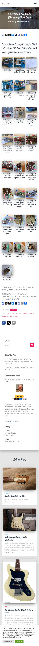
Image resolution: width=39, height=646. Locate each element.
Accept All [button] (19, 641)
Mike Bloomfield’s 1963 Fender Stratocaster (15, 538)
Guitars (13, 310)
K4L (16, 313)
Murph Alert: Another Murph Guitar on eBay (18, 611)
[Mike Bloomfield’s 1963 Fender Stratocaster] (19, 519)
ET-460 (12, 313)
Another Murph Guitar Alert (14, 496)
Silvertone (5, 316)
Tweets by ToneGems (11, 421)
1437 (7, 313)
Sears (20, 313)
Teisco (11, 316)
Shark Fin (26, 313)
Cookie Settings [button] (8, 641)
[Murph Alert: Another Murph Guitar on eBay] (19, 581)
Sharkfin (32, 313)
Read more (9, 552)
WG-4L (16, 316)
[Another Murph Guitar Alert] (19, 478)
